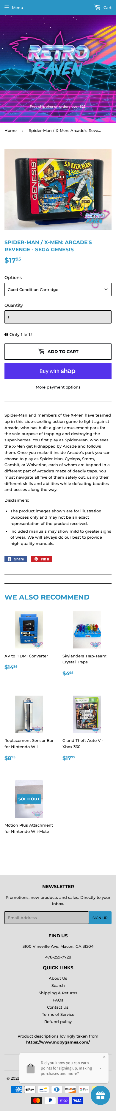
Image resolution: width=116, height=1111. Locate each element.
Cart (107, 7)
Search (58, 985)
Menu (17, 7)
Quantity (13, 305)
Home (10, 130)
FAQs (58, 1000)
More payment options (58, 387)
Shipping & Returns (58, 992)
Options (13, 277)
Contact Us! (58, 1007)
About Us (58, 978)
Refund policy (58, 1021)
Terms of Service (58, 1014)
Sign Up (100, 918)
